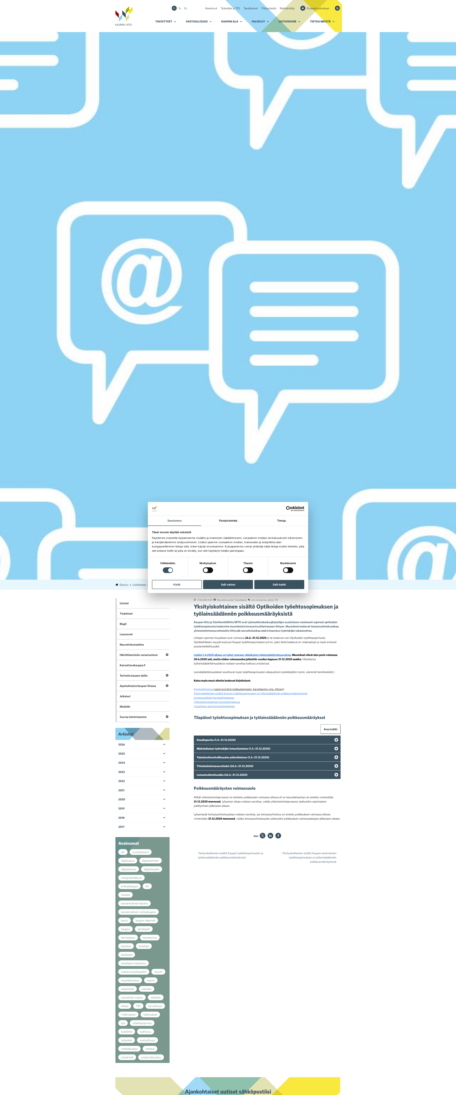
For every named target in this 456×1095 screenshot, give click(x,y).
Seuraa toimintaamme (133, 716)
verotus (150, 1048)
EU (147, 886)
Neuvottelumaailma (132, 644)
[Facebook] (278, 835)
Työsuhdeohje (241, 600)
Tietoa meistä (320, 21)
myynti (158, 971)
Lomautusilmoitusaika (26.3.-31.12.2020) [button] (222, 774)
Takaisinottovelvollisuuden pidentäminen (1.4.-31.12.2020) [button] (233, 757)
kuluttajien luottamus (133, 963)
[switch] (208, 570)
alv (123, 852)
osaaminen (127, 988)
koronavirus (261, 600)
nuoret (151, 980)
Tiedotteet (126, 613)
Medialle (125, 706)
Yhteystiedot (268, 8)
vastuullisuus (147, 1040)
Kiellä (176, 584)
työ (123, 1023)
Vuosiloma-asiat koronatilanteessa (214, 706)
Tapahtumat (250, 8)
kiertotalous (128, 937)
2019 (121, 808)
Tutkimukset (128, 1014)
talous (124, 1006)
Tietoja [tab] (281, 520)
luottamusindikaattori (133, 971)
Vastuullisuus (197, 21)
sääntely (156, 997)
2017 (121, 826)
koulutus (126, 946)
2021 (121, 790)
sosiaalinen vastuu (132, 997)
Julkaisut (125, 696)
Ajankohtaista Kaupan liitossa (138, 685)
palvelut (146, 988)
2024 (121, 762)
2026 (121, 744)
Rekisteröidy (287, 8)
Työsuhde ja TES (230, 8)
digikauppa (127, 860)
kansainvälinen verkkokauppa (138, 911)
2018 (121, 817)
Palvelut (258, 21)
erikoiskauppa (129, 886)
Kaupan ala (229, 21)
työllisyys (145, 1031)
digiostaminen (150, 860)
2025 (121, 753)
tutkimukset (150, 1014)
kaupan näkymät (145, 920)
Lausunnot (126, 634)
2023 (121, 771)
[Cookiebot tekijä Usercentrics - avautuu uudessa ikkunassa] (288, 508)
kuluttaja (144, 946)
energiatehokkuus (131, 877)
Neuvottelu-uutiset (225, 600)
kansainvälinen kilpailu (134, 903)
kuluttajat (126, 954)
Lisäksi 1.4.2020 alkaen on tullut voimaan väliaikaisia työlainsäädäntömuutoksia (242, 654)
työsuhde (126, 1040)
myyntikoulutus (130, 980)
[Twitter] (262, 835)
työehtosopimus (142, 1023)
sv (179, 8)
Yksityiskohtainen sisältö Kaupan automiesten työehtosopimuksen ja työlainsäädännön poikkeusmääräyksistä (309, 857)
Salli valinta (228, 584)
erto (253, 600)
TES (276, 600)
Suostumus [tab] (174, 520)
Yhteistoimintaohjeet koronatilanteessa (217, 701)
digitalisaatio (151, 869)
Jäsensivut (211, 8)
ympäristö (127, 1057)
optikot (270, 600)
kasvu (124, 920)
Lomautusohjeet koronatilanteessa (214, 697)
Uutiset (124, 603)
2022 (121, 781)
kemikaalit (144, 929)
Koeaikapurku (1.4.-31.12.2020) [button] (216, 739)
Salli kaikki (279, 584)
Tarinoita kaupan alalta (133, 675)
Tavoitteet (163, 21)
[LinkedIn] (270, 835)
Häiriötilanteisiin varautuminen (139, 654)
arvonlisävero (141, 852)
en (185, 8)
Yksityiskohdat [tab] (228, 520)
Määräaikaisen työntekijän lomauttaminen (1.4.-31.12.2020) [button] (233, 748)
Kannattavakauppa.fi (132, 665)
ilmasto (125, 894)
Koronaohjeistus (203, 689)
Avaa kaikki (330, 729)
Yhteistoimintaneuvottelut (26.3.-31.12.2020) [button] (225, 766)
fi (174, 8)
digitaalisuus (128, 869)
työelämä (126, 1031)
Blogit (123, 623)
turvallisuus (155, 1006)
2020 (121, 799)
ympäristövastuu (151, 1057)
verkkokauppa (129, 1048)
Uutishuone (287, 21)
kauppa (125, 929)
